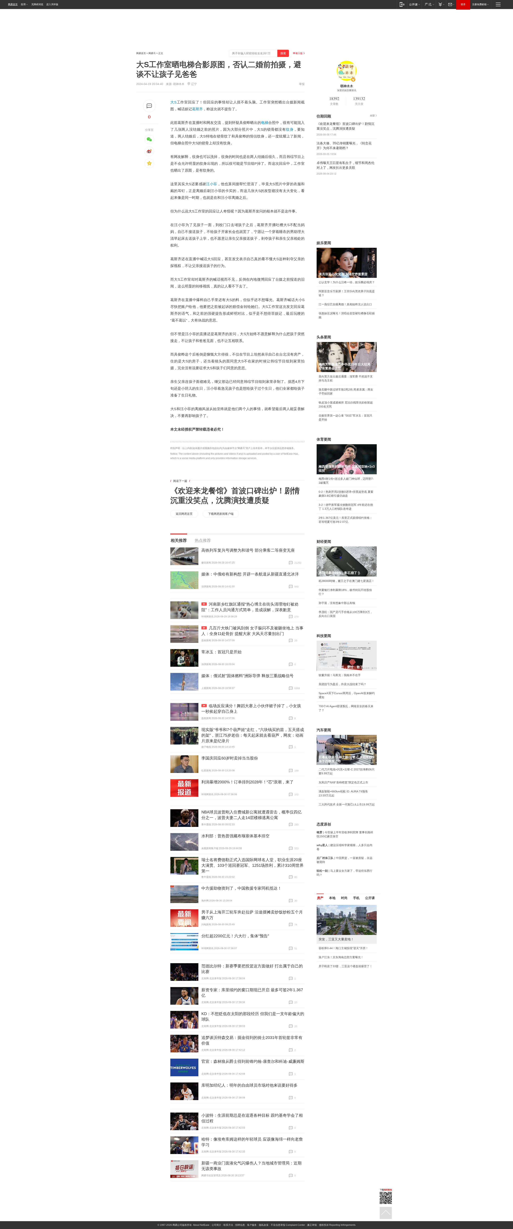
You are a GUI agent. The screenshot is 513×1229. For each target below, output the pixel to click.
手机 (356, 898)
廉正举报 (312, 1225)
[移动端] (402, 4)
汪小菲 (211, 184)
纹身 (290, 129)
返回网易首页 (184, 513)
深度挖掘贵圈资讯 (346, 90)
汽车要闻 (324, 730)
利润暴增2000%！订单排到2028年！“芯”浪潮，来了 (247, 782)
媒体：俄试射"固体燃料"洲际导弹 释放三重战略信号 (247, 676)
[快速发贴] (149, 106)
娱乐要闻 (324, 243)
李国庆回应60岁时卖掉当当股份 (229, 758)
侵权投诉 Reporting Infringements (337, 1225)
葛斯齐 (197, 109)
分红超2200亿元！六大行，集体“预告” (235, 936)
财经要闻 (324, 542)
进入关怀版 (52, 4)
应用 (23, 4)
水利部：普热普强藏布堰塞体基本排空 (235, 836)
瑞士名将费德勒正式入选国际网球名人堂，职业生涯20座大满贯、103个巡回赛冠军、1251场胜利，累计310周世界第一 (252, 865)
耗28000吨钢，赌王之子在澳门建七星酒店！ (346, 581)
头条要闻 (324, 337)
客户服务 (252, 1225)
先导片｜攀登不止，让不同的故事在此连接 (345, 974)
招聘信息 (240, 1225)
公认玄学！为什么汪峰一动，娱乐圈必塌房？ (347, 282)
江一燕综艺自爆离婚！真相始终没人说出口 (345, 304)
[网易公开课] (414, 4)
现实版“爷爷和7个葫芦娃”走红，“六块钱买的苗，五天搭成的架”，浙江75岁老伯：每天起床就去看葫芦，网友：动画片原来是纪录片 (252, 735)
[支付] (441, 4)
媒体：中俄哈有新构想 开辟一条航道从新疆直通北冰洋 (250, 574)
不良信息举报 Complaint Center (288, 1225)
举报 (302, 84)
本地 (332, 898)
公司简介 (216, 1225)
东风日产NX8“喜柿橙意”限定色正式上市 (343, 782)
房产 (320, 898)
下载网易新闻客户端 (220, 513)
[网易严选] (429, 4)
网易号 (152, 53)
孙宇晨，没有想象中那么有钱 (337, 603)
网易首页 (13, 4)
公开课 (370, 898)
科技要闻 (324, 636)
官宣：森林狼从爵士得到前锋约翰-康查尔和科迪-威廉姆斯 (252, 1061)
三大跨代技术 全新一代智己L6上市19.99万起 (347, 804)
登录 (463, 4)
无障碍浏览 (37, 4)
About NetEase (201, 1225)
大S (173, 102)
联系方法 (228, 1225)
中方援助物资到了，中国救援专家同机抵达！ (241, 888)
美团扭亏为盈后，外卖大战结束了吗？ (342, 684)
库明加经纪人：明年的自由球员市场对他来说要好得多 (249, 1085)
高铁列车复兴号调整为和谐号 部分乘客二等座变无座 (248, 550)
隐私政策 (264, 1225)
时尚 (344, 898)
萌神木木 (178, 84)
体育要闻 (324, 439)
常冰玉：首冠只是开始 (221, 652)
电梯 (264, 123)
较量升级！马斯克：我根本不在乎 (340, 675)
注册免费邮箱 (479, 4)
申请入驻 (298, 53)
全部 (372, 115)
